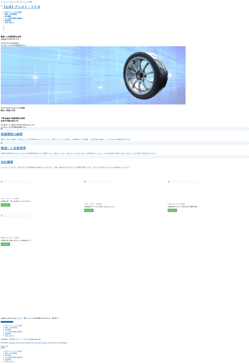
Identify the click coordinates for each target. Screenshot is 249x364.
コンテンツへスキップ (8, 2)
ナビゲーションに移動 (24, 2)
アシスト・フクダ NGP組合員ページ (13, 45)
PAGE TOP (4, 346)
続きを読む (5, 205)
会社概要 (8, 329)
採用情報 (8, 333)
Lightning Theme (24, 343)
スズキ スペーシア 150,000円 (10, 198)
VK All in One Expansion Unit (40, 343)
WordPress (12, 343)
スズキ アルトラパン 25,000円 (176, 204)
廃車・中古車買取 (11, 327)
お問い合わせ (9, 335)
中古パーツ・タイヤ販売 (13, 325)
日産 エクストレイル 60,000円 (10, 237)
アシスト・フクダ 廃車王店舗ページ (13, 127)
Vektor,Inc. (56, 343)
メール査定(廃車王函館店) (14, 331)
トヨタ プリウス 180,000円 (92, 204)
